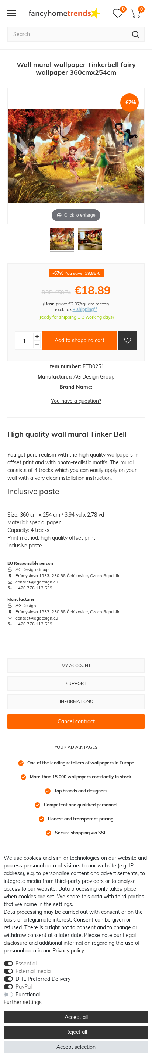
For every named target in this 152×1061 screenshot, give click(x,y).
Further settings (23, 1002)
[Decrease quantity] (37, 344)
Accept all (76, 1017)
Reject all (76, 1032)
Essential (26, 963)
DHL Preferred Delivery (42, 979)
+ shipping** (85, 309)
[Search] (136, 34)
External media (33, 971)
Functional (27, 994)
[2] (90, 242)
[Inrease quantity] (37, 337)
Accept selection (76, 1047)
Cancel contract (76, 721)
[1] (62, 242)
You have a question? (76, 401)
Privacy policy (68, 950)
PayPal (23, 986)
